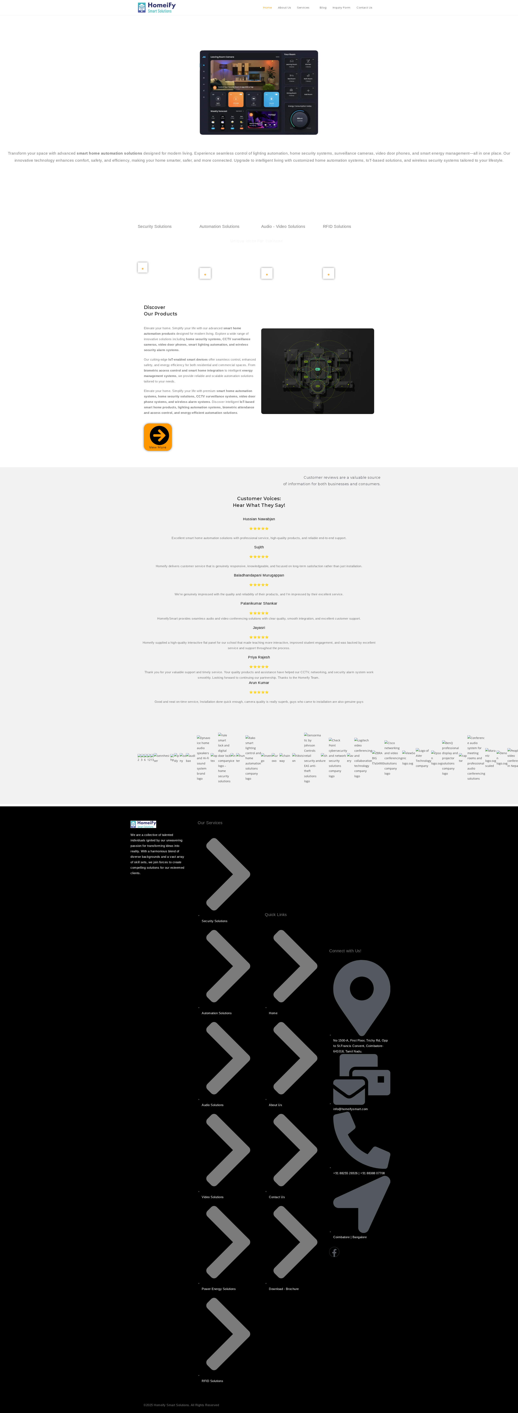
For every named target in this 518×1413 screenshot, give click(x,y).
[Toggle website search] (379, 7)
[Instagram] (346, 1252)
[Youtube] (358, 1252)
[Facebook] (334, 1252)
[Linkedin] (371, 1252)
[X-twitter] (383, 1252)
